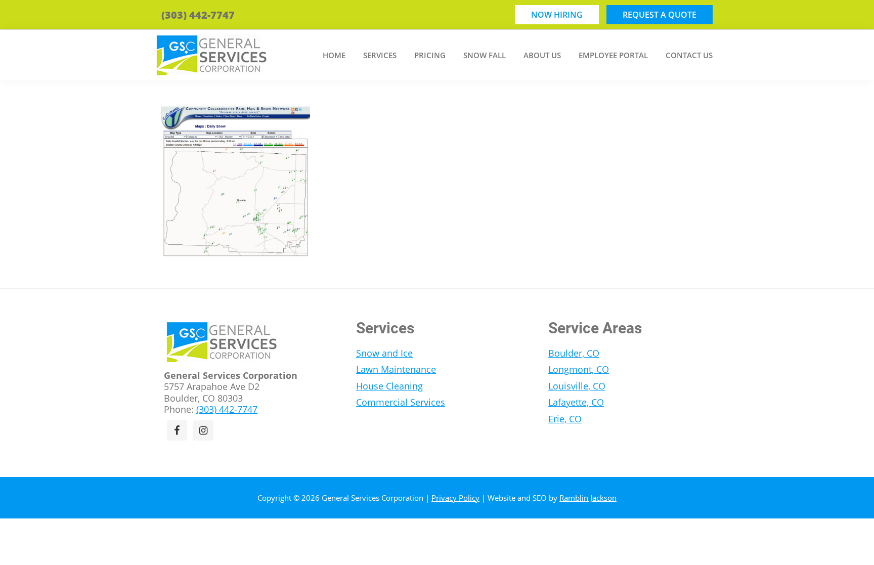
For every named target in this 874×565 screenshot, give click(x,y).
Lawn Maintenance (396, 369)
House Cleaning (389, 386)
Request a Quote (659, 14)
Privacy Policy (455, 498)
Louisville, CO (576, 386)
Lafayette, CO (576, 402)
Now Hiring (557, 14)
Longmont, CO (578, 369)
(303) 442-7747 (198, 15)
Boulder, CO (573, 353)
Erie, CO (565, 419)
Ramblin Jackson (588, 498)
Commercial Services (400, 402)
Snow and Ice (384, 353)
